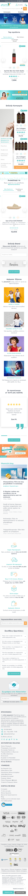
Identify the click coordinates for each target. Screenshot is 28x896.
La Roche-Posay (9, 846)
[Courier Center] (11, 839)
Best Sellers (20, 37)
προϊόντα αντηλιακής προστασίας (16, 725)
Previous (2, 19)
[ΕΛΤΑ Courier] (3, 835)
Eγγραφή (23, 698)
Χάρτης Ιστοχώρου (21, 871)
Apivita (14, 844)
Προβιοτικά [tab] (4, 150)
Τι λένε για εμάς (5, 791)
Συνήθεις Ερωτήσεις (7, 753)
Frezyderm (4, 844)
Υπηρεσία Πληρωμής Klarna (9, 782)
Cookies (24, 869)
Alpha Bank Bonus (6, 774)
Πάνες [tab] (3, 159)
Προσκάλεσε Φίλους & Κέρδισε (10, 772)
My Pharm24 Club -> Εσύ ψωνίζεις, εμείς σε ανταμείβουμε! (14, 26)
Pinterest (12, 739)
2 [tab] (11, 435)
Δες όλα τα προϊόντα (21, 167)
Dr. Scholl (24, 844)
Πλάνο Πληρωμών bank (9, 780)
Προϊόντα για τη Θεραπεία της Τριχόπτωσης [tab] (5, 140)
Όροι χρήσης (5, 869)
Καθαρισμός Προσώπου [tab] (4, 154)
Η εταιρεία (4, 789)
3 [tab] (17, 435)
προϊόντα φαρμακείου (17, 720)
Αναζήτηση (25, 623)
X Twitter (14, 739)
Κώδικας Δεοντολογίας (8, 871)
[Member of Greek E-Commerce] (9, 850)
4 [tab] (24, 435)
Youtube (9, 739)
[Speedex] (17, 835)
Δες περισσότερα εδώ (14, 673)
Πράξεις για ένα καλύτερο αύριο (10, 798)
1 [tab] (4, 435)
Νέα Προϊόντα (8, 189)
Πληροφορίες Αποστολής (8, 748)
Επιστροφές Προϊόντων (8, 750)
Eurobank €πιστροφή (7, 776)
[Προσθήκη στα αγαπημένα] (18, 67)
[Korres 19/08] (14, 18)
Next (25, 19)
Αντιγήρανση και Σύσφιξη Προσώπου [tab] (6, 165)
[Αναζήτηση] (25, 8)
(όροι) (21, 701)
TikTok (7, 739)
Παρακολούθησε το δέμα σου (9, 752)
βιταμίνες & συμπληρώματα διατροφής (12, 721)
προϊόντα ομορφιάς (6, 723)
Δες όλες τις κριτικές (14, 439)
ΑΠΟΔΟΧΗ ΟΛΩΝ (8, 892)
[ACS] (17, 839)
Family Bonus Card (6, 770)
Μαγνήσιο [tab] (4, 146)
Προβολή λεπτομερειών (18, 888)
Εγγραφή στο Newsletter (8, 757)
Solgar (19, 844)
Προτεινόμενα (7, 37)
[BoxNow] (24, 835)
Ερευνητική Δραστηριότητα (9, 795)
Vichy (16, 846)
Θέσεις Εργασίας (6, 793)
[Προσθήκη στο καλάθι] (14, 67)
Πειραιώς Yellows (6, 778)
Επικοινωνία (4, 755)
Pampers (21, 846)
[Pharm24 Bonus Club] (14, 172)
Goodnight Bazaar (15, 40)
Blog (2, 796)
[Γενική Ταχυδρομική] (10, 835)
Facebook (2, 739)
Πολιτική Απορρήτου (15, 869)
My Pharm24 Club (6, 768)
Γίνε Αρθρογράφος (6, 800)
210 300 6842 (8, 729)
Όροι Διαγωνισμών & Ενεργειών (10, 759)
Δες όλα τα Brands (14, 271)
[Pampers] (14, 263)
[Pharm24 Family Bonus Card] (14, 450)
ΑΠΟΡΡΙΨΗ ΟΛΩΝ (20, 892)
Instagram (4, 739)
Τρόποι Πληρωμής (6, 746)
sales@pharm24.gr (9, 734)
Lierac (9, 844)
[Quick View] (10, 67)
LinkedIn (17, 739)
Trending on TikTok (19, 190)
